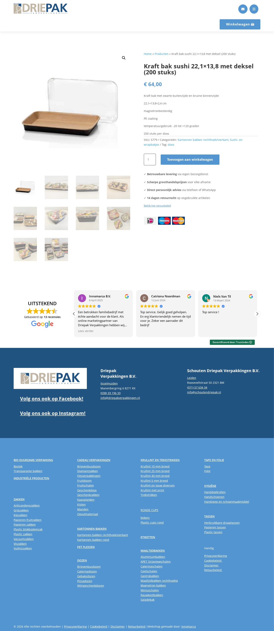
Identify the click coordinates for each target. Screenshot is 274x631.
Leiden (191, 378)
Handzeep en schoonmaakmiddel (226, 502)
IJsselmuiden (109, 383)
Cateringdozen (87, 571)
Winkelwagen (238, 24)
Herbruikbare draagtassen (222, 523)
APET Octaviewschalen (156, 561)
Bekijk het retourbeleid (157, 205)
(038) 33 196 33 (110, 393)
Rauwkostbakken (152, 595)
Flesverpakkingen (88, 476)
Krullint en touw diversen (158, 485)
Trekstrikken (149, 495)
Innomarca (188, 626)
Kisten (81, 504)
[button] (123, 58)
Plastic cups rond (152, 522)
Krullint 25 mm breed (155, 471)
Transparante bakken (28, 471)
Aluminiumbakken (153, 557)
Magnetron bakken (153, 585)
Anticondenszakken (27, 505)
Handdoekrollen (215, 492)
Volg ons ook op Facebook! (51, 398)
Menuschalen (150, 590)
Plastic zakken (23, 534)
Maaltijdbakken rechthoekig (159, 581)
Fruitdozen (84, 481)
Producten (161, 54)
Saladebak (147, 600)
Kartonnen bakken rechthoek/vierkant (203, 140)
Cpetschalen (149, 571)
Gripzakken (21, 510)
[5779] (243, 12)
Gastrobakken (150, 576)
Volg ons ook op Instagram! (52, 413)
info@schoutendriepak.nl (204, 392)
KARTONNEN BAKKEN (92, 529)
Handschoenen (214, 497)
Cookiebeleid (213, 560)
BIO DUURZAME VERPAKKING (33, 460)
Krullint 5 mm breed (154, 481)
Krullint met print (152, 490)
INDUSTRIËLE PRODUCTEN (31, 478)
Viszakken (20, 544)
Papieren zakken (25, 524)
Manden (82, 509)
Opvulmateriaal (87, 514)
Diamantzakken (87, 471)
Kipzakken (20, 515)
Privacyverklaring (215, 556)
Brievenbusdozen (89, 466)
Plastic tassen (213, 532)
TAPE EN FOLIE (214, 460)
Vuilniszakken (23, 548)
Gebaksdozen (86, 576)
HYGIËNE (210, 486)
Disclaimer (211, 565)
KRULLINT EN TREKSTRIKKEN (160, 460)
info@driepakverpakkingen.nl (120, 398)
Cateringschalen (151, 566)
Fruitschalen (85, 485)
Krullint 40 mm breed (155, 476)
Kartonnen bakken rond (93, 540)
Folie (207, 471)
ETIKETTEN (148, 537)
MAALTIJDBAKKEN (153, 550)
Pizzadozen (84, 581)
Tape (207, 466)
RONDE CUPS (149, 510)
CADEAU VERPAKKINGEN (93, 460)
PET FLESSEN (86, 547)
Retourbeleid (213, 570)
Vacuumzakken (24, 539)
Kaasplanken (85, 500)
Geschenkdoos (87, 490)
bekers (145, 518)
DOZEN (82, 560)
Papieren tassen (215, 527)
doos (171, 144)
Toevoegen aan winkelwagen (190, 159)
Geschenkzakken (88, 495)
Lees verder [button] (86, 331)
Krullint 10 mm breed (155, 466)
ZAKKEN (19, 499)
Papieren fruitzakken (28, 520)
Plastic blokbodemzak (28, 529)
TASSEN (209, 516)
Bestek (18, 466)
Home (148, 54)
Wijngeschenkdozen (90, 586)
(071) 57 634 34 (197, 387)
